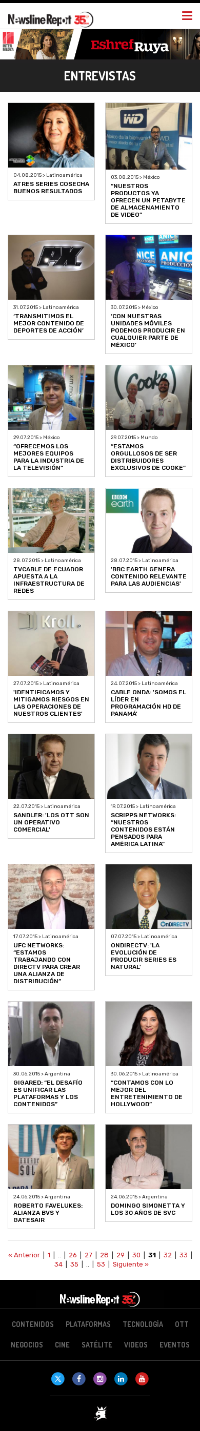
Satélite (97, 1344)
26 (73, 1255)
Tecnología (143, 1324)
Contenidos (33, 1324)
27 (88, 1255)
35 (74, 1264)
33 (183, 1255)
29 (120, 1255)
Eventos (174, 1344)
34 (58, 1264)
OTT (182, 1324)
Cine (62, 1344)
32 (168, 1255)
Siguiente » (131, 1264)
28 (104, 1255)
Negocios (27, 1344)
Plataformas (88, 1324)
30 (136, 1255)
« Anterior (24, 1255)
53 (101, 1264)
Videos (136, 1344)
